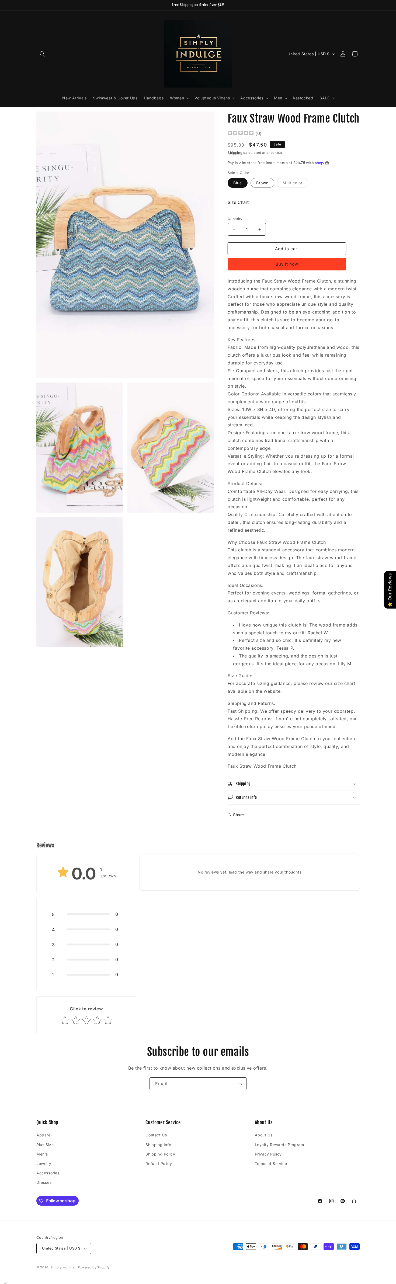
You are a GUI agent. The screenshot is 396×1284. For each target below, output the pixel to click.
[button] (42, 54)
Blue (237, 182)
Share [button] (238, 814)
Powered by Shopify (94, 1267)
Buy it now (287, 264)
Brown (262, 182)
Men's (42, 1154)
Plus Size (45, 1144)
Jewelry (43, 1163)
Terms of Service (271, 1163)
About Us (264, 1135)
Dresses (43, 1182)
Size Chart (238, 202)
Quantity (235, 219)
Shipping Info (158, 1144)
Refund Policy (158, 1163)
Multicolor (295, 184)
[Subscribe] (240, 1083)
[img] (240, 133)
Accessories (48, 1173)
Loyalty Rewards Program (279, 1144)
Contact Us (156, 1135)
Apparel (43, 1135)
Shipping (235, 153)
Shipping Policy (160, 1154)
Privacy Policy (268, 1154)
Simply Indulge (63, 1267)
